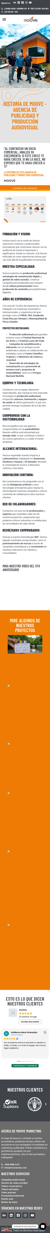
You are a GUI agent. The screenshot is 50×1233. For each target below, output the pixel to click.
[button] (4, 19)
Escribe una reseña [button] (30, 1021)
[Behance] (15, 2)
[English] (3, 1229)
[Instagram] (26, 2)
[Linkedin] (18, 2)
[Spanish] (7, 1229)
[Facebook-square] (22, 2)
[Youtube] (30, 2)
